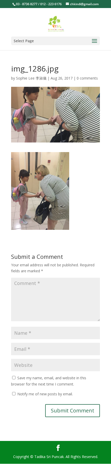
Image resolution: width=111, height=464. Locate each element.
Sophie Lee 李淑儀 (31, 78)
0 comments (87, 78)
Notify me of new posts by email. (45, 393)
